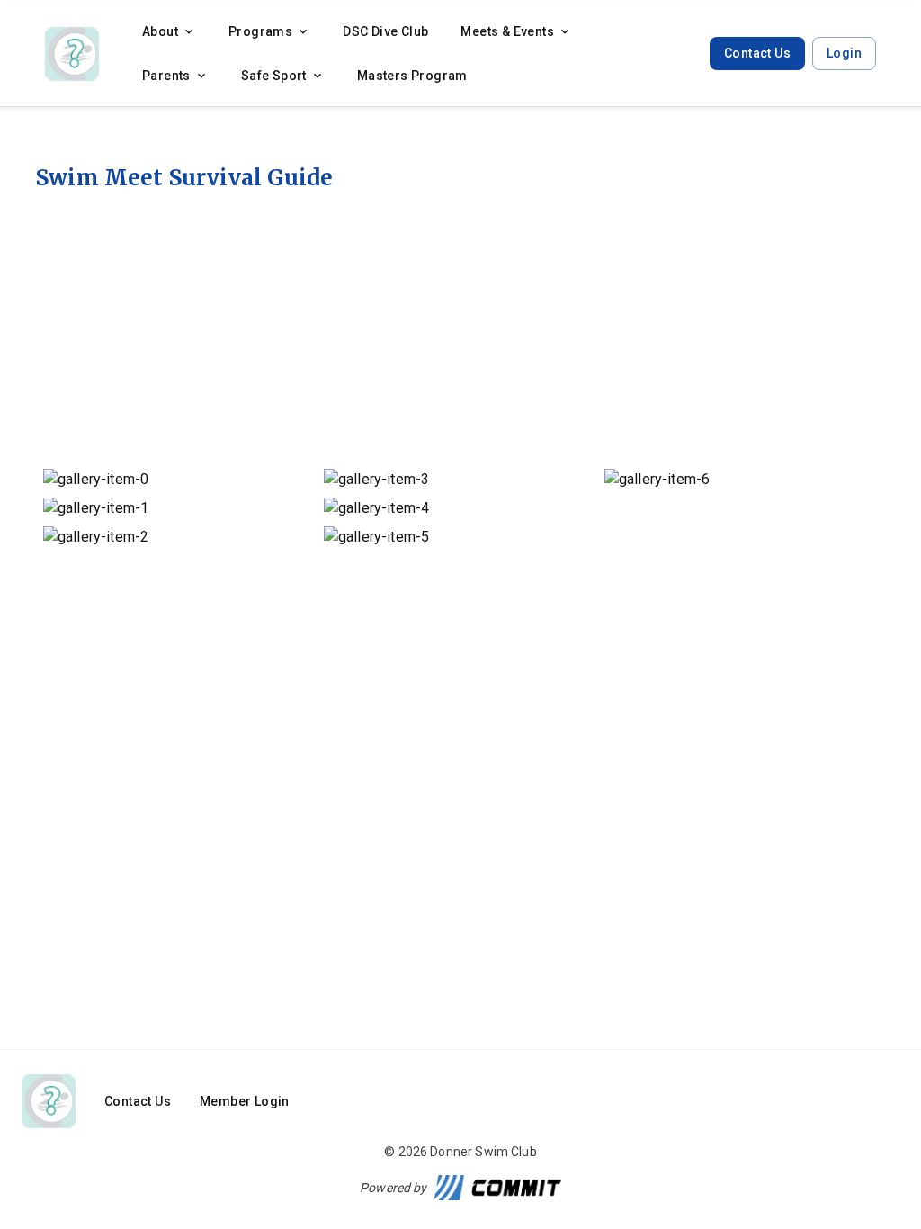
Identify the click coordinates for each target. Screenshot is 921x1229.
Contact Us (757, 53)
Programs (260, 31)
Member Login (245, 1101)
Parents (166, 75)
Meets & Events (507, 31)
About (160, 31)
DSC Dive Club (385, 31)
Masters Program (412, 75)
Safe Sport (274, 75)
